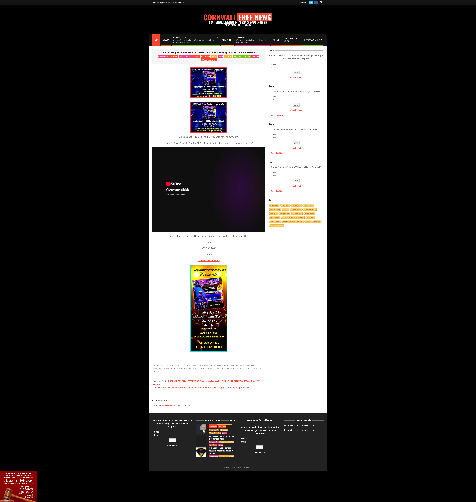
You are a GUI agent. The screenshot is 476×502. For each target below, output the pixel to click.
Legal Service (308, 205)
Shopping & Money (241, 56)
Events (196, 56)
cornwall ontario (227, 368)
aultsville (209, 368)
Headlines (205, 56)
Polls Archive (277, 115)
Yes (274, 64)
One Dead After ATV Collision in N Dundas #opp (221, 437)
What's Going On (208, 59)
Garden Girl (310, 217)
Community (163, 56)
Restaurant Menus (310, 209)
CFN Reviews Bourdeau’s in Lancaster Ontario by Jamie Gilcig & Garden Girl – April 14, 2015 (207, 387)
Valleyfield (317, 221)
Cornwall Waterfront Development (292, 221)
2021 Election (275, 217)
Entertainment (186, 56)
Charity (286, 209)
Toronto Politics (275, 209)
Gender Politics (296, 209)
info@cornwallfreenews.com (300, 430)
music (248, 368)
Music (214, 56)
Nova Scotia (274, 205)
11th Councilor (275, 221)
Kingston (224, 430)
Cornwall (174, 56)
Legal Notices (296, 205)
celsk (217, 368)
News (221, 56)
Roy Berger (285, 205)
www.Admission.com (209, 260)
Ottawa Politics (297, 213)
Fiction (308, 221)
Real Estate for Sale (277, 225)
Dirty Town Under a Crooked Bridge (293, 217)
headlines (240, 368)
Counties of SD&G (227, 442)
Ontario (227, 56)
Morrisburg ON (215, 433)
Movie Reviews (309, 213)
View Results (296, 77)
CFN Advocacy (284, 213)
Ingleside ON (214, 430)
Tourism (255, 56)
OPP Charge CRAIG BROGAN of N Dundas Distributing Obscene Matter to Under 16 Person (221, 449)
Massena (273, 213)
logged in (168, 405)
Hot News (222, 426)
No (274, 67)
